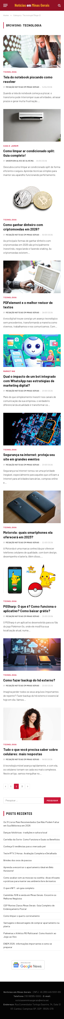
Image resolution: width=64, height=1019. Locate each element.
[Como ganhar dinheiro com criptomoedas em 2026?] (32, 199)
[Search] (59, 5)
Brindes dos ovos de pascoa (17, 860)
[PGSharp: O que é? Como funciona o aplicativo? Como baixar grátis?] (32, 580)
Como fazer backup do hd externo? (29, 680)
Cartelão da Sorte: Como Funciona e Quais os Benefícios (31, 839)
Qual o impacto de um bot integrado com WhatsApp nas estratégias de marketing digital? (29, 380)
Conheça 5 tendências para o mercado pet (24, 846)
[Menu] (5, 5)
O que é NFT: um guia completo (18, 888)
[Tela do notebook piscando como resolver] (32, 51)
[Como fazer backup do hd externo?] (32, 654)
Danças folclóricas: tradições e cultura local (25, 832)
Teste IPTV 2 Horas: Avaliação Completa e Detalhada (30, 853)
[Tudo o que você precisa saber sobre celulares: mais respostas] (32, 724)
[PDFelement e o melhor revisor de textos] (32, 277)
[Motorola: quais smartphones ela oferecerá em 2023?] (32, 507)
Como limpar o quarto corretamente (21, 915)
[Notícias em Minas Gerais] (32, 5)
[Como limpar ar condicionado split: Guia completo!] (32, 125)
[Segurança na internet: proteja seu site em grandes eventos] (32, 429)
